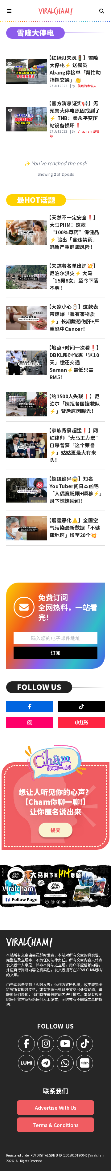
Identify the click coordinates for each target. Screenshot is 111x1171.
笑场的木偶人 (87, 85)
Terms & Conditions (56, 1125)
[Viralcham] (55, 11)
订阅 (55, 652)
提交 (55, 830)
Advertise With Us (55, 1107)
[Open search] (102, 10)
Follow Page (25, 899)
